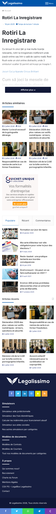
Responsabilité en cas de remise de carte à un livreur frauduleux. (14, 164)
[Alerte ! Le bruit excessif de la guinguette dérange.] (14, 117)
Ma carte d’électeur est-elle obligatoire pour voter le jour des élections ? (36, 245)
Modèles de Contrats (11, 444)
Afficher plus (27, 90)
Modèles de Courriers (12, 449)
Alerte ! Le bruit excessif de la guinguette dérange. (14, 132)
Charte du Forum (10, 477)
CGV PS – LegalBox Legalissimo (16, 486)
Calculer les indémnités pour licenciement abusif (24, 420)
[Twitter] (18, 394)
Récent (25, 220)
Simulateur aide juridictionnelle (16, 411)
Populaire (10, 220)
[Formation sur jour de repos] (10, 233)
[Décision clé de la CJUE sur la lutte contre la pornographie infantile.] (41, 149)
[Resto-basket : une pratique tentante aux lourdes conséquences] (10, 260)
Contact (6, 491)
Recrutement (8, 473)
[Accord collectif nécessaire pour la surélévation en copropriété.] (42, 346)
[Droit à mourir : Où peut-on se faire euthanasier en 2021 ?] (10, 274)
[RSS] (44, 394)
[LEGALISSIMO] (12, 3)
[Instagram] (31, 394)
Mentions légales (10, 482)
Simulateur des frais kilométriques (17, 416)
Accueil (7, 10)
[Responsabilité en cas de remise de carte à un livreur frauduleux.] (14, 149)
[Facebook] (11, 394)
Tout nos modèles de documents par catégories (24, 453)
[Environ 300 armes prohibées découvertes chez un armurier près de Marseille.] (10, 286)
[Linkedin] (25, 394)
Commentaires (43, 220)
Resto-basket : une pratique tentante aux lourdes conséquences (33, 259)
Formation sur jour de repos (33, 229)
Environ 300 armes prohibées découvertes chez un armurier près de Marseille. (35, 286)
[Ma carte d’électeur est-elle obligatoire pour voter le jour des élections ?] (10, 246)
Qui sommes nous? (11, 468)
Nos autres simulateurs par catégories (19, 429)
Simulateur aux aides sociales (15, 425)
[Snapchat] (38, 394)
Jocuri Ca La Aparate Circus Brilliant (20, 71)
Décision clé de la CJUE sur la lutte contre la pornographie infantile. (40, 164)
